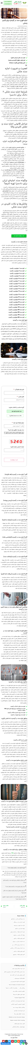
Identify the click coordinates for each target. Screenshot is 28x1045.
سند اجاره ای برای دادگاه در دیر (18, 945)
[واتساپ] (23, 1043)
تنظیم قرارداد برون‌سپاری (20, 978)
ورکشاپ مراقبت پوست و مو (19, 1007)
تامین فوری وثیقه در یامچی (19, 938)
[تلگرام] (20, 1043)
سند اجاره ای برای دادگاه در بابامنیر (17, 948)
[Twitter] (9, 1041)
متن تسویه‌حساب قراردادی (19, 1010)
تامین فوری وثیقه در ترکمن (19, 951)
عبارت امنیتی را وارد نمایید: (17, 447)
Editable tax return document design (17, 1017)
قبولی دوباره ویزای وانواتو (19, 1023)
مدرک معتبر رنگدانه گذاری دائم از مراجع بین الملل (14, 972)
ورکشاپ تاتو (22, 988)
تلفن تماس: (20, 397)
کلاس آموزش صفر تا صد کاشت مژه (17, 975)
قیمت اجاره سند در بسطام (19, 922)
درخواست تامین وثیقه (6, 1043)
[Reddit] (18, 1041)
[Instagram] (6, 1041)
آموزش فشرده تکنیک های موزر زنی (17, 981)
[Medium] (15, 1041)
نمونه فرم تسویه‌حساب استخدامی (18, 1001)
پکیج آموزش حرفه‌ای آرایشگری (18, 1027)
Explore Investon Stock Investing (17, 1020)
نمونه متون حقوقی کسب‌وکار (19, 994)
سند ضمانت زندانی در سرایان (19, 941)
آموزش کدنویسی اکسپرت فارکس (18, 1004)
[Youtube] (3, 1041)
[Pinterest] (12, 1041)
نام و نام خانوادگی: (19, 389)
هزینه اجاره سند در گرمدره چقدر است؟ (16, 867)
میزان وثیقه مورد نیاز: (18, 423)
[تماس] (26, 1043)
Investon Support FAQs (19, 997)
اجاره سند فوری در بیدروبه (19, 925)
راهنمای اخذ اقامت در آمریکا (11, 988)
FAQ (12, 853)
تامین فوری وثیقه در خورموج (19, 954)
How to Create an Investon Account (17, 985)
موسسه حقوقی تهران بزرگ (19, 1014)
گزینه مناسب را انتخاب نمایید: (16, 407)
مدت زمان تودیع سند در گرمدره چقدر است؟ (15, 886)
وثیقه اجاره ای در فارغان (20, 928)
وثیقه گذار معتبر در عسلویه (19, 935)
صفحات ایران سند (14, 1037)
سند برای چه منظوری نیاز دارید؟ (16, 430)
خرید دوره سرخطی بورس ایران (18, 968)
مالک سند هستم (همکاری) (15, 415)
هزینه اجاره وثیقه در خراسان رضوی (17, 932)
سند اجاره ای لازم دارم (16, 411)
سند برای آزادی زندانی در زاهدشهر (18, 919)
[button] (1, 3)
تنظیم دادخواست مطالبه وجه (19, 991)
